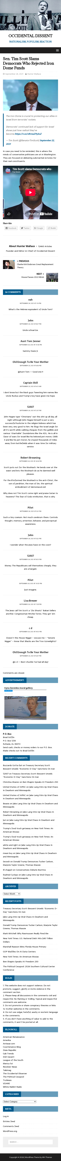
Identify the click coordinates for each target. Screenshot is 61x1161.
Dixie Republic (9, 1050)
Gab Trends (8, 1053)
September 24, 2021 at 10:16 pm (30, 344)
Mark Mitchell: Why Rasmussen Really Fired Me (25, 933)
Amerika (7, 1040)
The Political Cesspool (13, 1076)
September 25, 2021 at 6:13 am (30, 386)
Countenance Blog (12, 1046)
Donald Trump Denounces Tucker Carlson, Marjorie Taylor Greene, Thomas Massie (28, 863)
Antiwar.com (9, 1043)
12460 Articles (45, 246)
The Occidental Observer (15, 1073)
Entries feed (9, 1121)
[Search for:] (30, 1142)
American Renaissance (14, 1037)
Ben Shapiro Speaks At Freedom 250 (40, 782)
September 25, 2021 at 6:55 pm (30, 365)
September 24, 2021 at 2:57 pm (30, 410)
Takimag (7, 1070)
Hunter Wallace (34, 74)
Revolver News (10, 1066)
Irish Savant (8, 1056)
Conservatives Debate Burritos (31, 869)
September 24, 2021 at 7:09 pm (30, 604)
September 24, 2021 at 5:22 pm (30, 538)
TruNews (7, 1080)
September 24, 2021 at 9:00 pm (30, 631)
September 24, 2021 (14, 74)
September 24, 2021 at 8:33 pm (30, 559)
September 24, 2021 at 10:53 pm (30, 583)
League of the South (13, 1060)
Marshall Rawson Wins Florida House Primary (24, 946)
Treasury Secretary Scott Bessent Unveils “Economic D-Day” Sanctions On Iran (29, 767)
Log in (6, 1116)
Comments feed (11, 1126)
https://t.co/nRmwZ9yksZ (28, 134)
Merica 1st (8, 1063)
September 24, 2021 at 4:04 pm (30, 461)
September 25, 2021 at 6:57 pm (30, 656)
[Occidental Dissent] (30, 28)
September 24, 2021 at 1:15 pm (30, 303)
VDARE (6, 1083)
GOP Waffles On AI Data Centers (19, 951)
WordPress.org (10, 1131)
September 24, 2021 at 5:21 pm (30, 511)
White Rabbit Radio (12, 1086)
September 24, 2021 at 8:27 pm (30, 324)
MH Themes (47, 1157)
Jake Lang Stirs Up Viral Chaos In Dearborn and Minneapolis (27, 846)
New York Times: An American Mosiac (21, 956)
